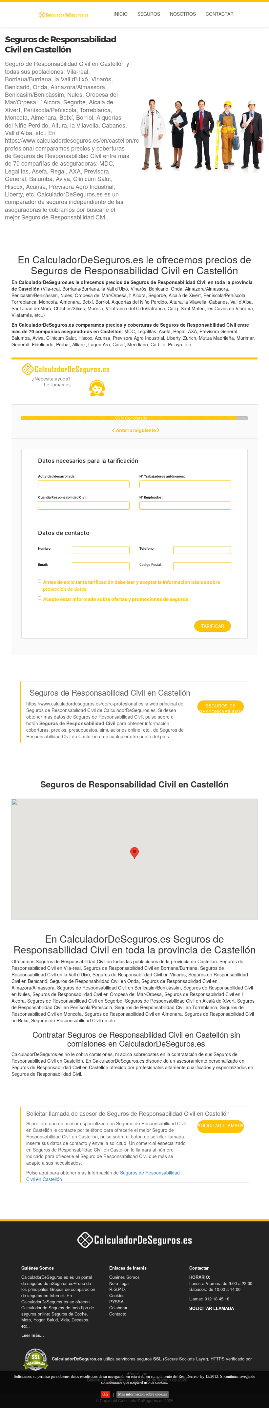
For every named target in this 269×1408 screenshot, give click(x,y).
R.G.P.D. (117, 1289)
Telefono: (147, 548)
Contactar (220, 13)
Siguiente (145, 430)
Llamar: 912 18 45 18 (209, 1299)
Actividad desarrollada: (56, 476)
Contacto (117, 1314)
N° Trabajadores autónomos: (162, 476)
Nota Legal (119, 1283)
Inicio (121, 13)
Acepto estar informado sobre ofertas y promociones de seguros (115, 599)
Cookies (117, 1295)
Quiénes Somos (124, 1277)
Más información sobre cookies (142, 1394)
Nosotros (183, 13)
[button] (134, 853)
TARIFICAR (212, 626)
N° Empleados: (151, 497)
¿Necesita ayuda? (51, 381)
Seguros (148, 13)
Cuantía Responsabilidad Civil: (63, 497)
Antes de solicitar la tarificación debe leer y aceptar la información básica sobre (131, 582)
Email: (43, 564)
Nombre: (45, 548)
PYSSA (116, 1301)
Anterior (124, 430)
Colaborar (118, 1307)
